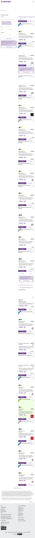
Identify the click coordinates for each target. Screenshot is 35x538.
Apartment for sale (22, 33)
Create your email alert (21, 517)
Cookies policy (20, 532)
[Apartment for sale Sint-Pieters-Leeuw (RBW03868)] (26, 255)
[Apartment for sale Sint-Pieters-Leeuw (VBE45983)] (26, 211)
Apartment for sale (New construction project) (26, 343)
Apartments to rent (20, 513)
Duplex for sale (21, 195)
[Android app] (3, 527)
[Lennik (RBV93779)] (26, 293)
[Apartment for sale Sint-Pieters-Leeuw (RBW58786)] (26, 145)
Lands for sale (20, 509)
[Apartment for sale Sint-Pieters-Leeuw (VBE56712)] (26, 79)
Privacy (6, 532)
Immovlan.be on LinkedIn (5, 523)
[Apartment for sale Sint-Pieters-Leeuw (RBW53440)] (26, 167)
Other (1, 512)
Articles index (21, 519)
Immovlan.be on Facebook (5, 522)
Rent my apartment (3, 511)
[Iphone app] (3, 529)
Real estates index (21, 505)
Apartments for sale (21, 508)
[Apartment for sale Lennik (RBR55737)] (26, 337)
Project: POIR (21, 299)
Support (16, 532)
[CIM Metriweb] (19, 534)
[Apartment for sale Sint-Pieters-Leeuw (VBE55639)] (26, 101)
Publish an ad (3, 507)
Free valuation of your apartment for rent (6, 518)
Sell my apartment (3, 510)
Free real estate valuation (6, 514)
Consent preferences (26, 532)
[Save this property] (33, 24)
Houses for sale (20, 507)
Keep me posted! (9, 46)
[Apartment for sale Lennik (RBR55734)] (26, 359)
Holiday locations (21, 520)
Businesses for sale (21, 510)
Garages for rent (20, 515)
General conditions (11, 532)
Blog (2, 505)
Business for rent (20, 514)
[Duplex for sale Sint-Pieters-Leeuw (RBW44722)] (26, 189)
